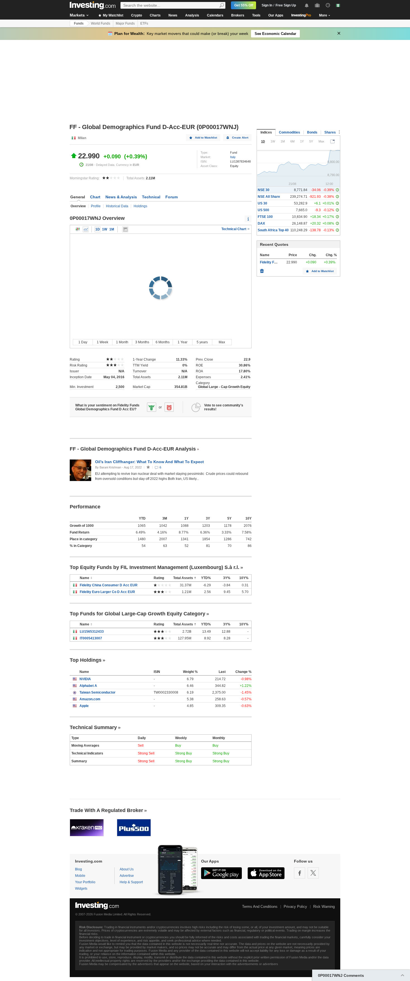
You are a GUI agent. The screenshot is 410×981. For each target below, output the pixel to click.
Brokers (237, 15)
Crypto (136, 15)
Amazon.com (89, 699)
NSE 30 (263, 190)
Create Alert (240, 137)
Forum (171, 197)
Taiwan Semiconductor (97, 692)
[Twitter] (313, 872)
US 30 (262, 203)
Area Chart (86, 229)
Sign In (267, 5)
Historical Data (117, 206)
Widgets (81, 888)
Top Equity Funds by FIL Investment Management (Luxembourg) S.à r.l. (154, 567)
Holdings (140, 206)
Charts (155, 15)
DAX (261, 223)
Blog (78, 869)
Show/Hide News (125, 229)
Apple (84, 706)
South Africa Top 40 (273, 230)
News (172, 15)
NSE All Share (269, 197)
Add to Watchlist (206, 137)
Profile (96, 206)
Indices (266, 132)
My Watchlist (112, 15)
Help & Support (131, 882)
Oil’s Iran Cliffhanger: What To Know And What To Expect (150, 461)
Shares (330, 132)
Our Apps (275, 15)
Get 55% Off (243, 5)
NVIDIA (85, 679)
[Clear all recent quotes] (262, 270)
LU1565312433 (92, 632)
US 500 (263, 210)
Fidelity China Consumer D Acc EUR (109, 585)
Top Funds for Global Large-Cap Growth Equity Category (137, 613)
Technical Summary (93, 727)
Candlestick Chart (78, 229)
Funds (79, 23)
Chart (95, 197)
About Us (127, 869)
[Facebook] (299, 872)
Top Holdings (86, 660)
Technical (151, 197)
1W (104, 229)
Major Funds (125, 23)
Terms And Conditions (260, 906)
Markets (77, 15)
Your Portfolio (85, 882)
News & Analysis (121, 197)
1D (97, 229)
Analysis (192, 15)
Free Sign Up (286, 5)
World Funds (100, 23)
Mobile (80, 876)
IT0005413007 (91, 638)
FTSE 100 (265, 217)
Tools (256, 15)
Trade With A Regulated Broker (106, 810)
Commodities (289, 132)
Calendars (215, 15)
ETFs (144, 23)
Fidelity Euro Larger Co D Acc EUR (107, 592)
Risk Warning (324, 906)
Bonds (312, 132)
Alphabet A (88, 686)
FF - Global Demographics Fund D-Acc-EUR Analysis (133, 449)
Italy (233, 157)
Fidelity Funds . (272, 262)
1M (111, 229)
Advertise (127, 876)
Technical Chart (234, 229)
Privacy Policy (295, 906)
